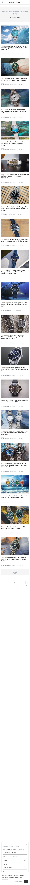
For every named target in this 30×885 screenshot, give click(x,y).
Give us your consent (8, 871)
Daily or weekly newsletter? (10, 856)
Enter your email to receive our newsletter (13, 849)
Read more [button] (5, 879)
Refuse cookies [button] (18, 881)
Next (26, 585)
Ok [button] (25, 881)
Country (5, 864)
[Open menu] (27, 2)
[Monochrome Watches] (15, 2)
